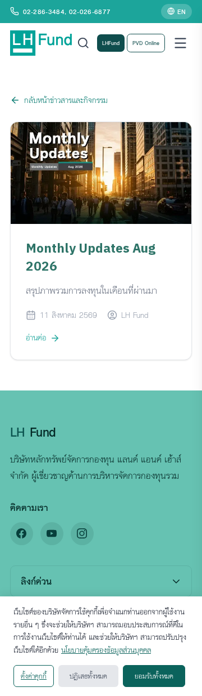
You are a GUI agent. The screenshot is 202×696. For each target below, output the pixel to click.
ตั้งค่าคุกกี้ (34, 676)
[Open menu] (180, 43)
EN (181, 11)
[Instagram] (82, 533)
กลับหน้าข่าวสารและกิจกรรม (66, 100)
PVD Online (145, 42)
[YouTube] (51, 533)
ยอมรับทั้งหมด (154, 676)
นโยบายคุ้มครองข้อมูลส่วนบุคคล (106, 649)
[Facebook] (21, 533)
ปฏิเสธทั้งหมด (88, 676)
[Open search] (83, 43)
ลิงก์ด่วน (36, 581)
